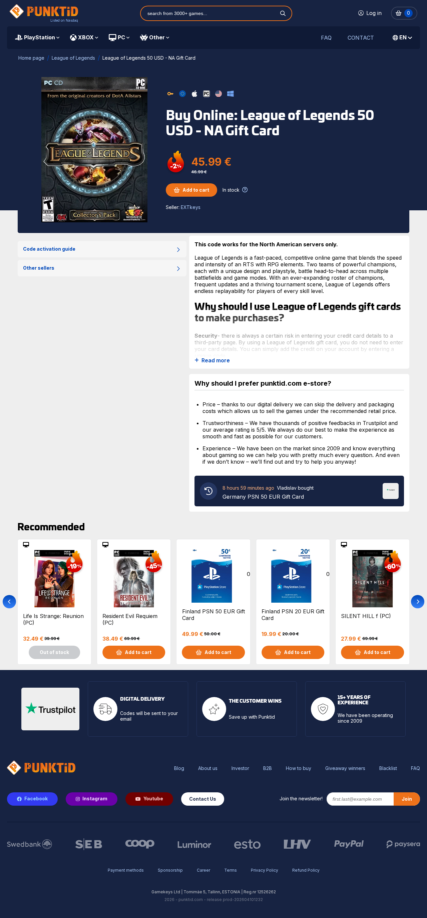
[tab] (37, 38)
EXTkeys (190, 207)
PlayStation (39, 37)
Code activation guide (49, 249)
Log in (374, 13)
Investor (240, 768)
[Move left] (9, 601)
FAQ (326, 38)
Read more (215, 360)
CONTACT (361, 38)
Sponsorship (170, 870)
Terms (230, 870)
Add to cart (195, 190)
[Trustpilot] (391, 490)
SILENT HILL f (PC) (366, 616)
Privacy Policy (264, 870)
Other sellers (38, 268)
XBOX (86, 37)
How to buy (298, 768)
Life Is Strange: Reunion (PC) (53, 619)
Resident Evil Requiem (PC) (129, 619)
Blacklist (388, 768)
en (403, 37)
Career (203, 870)
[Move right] (417, 601)
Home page (31, 58)
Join (407, 799)
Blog (179, 768)
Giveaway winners (345, 768)
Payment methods (126, 870)
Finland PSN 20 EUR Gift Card (293, 614)
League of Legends (73, 58)
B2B (267, 768)
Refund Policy (306, 870)
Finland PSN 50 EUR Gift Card (213, 614)
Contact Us (202, 799)
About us (208, 768)
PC (121, 37)
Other (157, 37)
